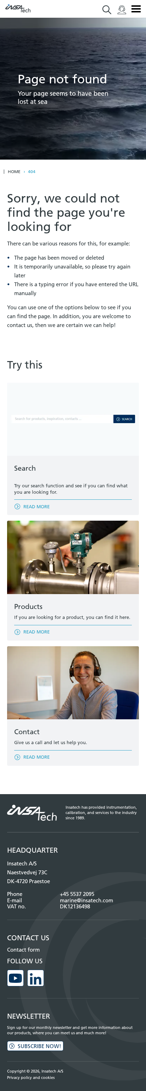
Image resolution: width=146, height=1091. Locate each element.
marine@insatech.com (86, 900)
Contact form (23, 949)
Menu (136, 8)
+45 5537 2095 (77, 894)
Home (14, 172)
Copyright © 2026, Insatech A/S (35, 1071)
